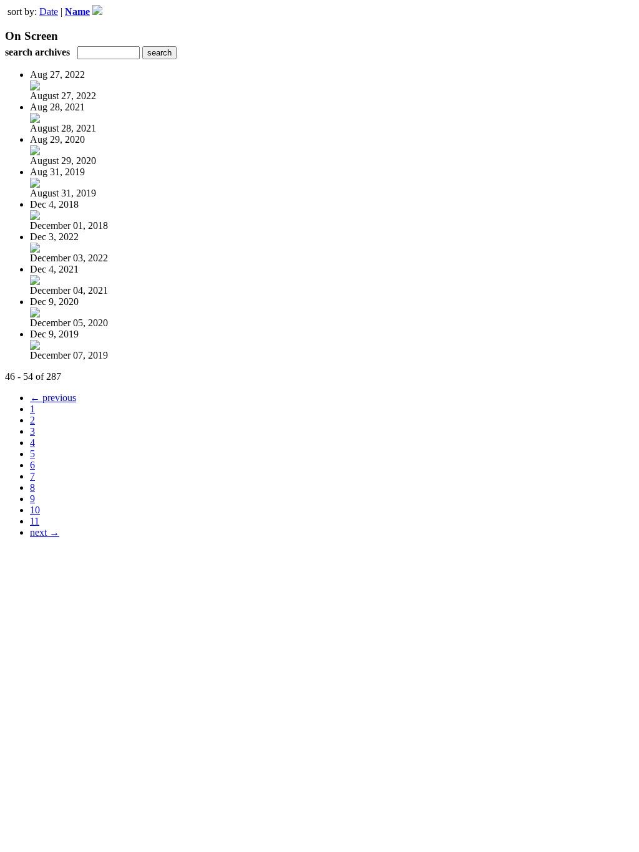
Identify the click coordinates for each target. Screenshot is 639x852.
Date (48, 11)
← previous (53, 397)
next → (44, 532)
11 (34, 521)
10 (35, 510)
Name (77, 11)
